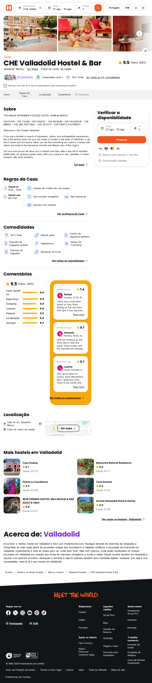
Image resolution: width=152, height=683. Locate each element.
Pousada (83, 627)
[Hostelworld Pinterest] (36, 612)
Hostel (8, 57)
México (20, 69)
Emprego (132, 627)
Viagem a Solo (110, 646)
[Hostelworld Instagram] (22, 612)
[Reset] (40, 7)
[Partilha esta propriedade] (145, 51)
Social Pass (109, 615)
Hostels (82, 612)
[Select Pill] (136, 8)
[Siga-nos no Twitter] (15, 612)
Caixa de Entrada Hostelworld (136, 661)
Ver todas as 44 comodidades (103, 77)
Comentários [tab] (64, 94)
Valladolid (9, 69)
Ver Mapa (32, 69)
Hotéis (82, 620)
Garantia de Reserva (109, 630)
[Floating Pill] (139, 34)
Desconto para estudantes (110, 654)
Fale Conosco (86, 643)
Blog (105, 623)
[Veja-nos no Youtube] (29, 612)
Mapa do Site (118, 670)
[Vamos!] (98, 7)
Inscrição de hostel (134, 646)
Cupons (70, 670)
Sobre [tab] (7, 94)
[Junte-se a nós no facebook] (8, 612)
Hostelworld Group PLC (133, 612)
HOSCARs (108, 638)
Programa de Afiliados (134, 654)
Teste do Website (98, 670)
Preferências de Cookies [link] (18, 677)
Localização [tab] (45, 94)
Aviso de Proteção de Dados (20, 670)
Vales (81, 670)
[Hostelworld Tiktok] (44, 612)
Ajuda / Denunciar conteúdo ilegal (86, 651)
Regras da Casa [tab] (24, 94)
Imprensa (132, 620)
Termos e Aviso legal (50, 670)
